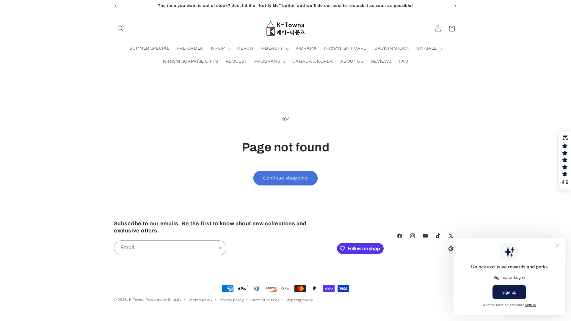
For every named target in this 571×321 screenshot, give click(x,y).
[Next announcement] (455, 6)
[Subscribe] (219, 247)
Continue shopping (285, 178)
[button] (121, 28)
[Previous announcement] (115, 6)
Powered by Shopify (163, 299)
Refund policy (200, 300)
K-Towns (136, 299)
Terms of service (265, 300)
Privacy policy (231, 300)
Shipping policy (299, 300)
